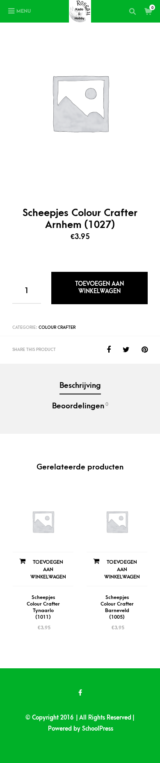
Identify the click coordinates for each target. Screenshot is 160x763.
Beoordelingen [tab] (80, 405)
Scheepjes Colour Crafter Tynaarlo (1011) (43, 607)
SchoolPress (97, 728)
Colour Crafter (57, 327)
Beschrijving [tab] (80, 385)
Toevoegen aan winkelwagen (99, 287)
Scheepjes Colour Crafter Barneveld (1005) (117, 607)
